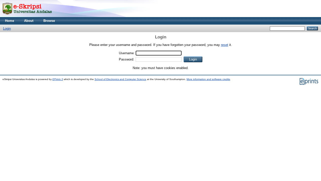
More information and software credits (208, 79)
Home (9, 21)
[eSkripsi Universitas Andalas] (27, 16)
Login (7, 28)
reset (224, 45)
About (28, 21)
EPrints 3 (57, 79)
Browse (49, 21)
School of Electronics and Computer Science (120, 79)
